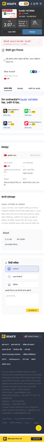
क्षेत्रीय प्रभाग (6, 364)
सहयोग (33, 359)
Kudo (27, 423)
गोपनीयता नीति (17, 349)
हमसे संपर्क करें (15, 344)
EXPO (4, 359)
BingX (4, 423)
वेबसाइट (32, 32)
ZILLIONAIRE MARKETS (24, 419)
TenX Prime (6, 419)
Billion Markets (16, 423)
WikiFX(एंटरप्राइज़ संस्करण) (11, 354)
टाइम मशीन (12, 32)
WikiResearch (14, 359)
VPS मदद (25, 359)
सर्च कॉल (27, 349)
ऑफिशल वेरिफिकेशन (29, 354)
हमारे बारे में (5, 344)
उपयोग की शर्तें (6, 349)
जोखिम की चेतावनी (28, 344)
